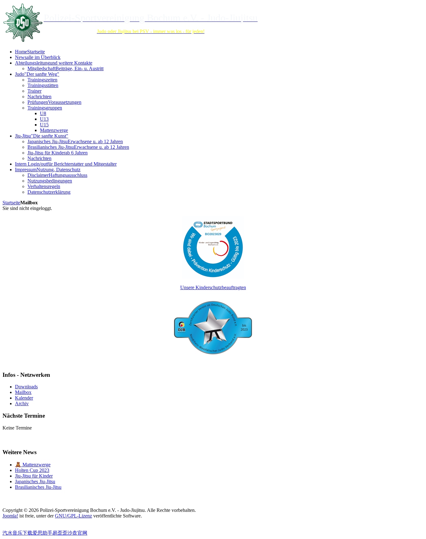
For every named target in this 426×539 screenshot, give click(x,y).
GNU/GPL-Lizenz (73, 515)
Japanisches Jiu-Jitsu (35, 481)
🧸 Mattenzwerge (33, 464)
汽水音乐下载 (17, 533)
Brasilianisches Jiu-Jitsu (38, 487)
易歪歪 (59, 533)
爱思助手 (42, 533)
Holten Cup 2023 (32, 470)
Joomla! (10, 515)
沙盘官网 (77, 533)
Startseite (11, 202)
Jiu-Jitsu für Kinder (34, 475)
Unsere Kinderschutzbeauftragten (213, 287)
